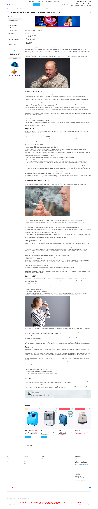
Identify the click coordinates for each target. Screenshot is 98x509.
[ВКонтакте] (90, 487)
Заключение (28, 43)
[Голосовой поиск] (64, 4)
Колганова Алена (37, 392)
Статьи (42, 456)
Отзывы (8, 458)
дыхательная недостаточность (81, 113)
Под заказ (61, 437)
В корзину (28, 437)
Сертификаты (10, 459)
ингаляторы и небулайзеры (31, 294)
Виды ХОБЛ (28, 36)
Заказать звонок (88, 1)
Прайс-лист (26, 459)
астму (77, 227)
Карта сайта (27, 487)
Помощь (26, 454)
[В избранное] (39, 408)
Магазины (9, 456)
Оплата (25, 458)
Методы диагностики (30, 39)
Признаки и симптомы (31, 35)
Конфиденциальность (11, 498)
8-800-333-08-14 (80, 1)
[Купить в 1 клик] (39, 412)
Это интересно (44, 454)
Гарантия (26, 461)
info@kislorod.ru (78, 458)
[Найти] (67, 4)
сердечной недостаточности (42, 120)
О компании (9, 454)
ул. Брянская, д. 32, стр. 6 (81, 461)
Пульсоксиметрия (30, 257)
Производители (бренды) (46, 459)
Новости (9, 461)
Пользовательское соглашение (23, 498)
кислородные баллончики (47, 333)
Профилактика (29, 42)
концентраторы (57, 333)
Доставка (26, 456)
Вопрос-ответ (43, 458)
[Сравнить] (39, 410)
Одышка (27, 102)
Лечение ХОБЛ (29, 40)
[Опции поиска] (62, 4)
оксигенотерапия (74, 332)
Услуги (25, 463)
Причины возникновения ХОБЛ (33, 38)
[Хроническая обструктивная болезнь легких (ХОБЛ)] (58, 21)
